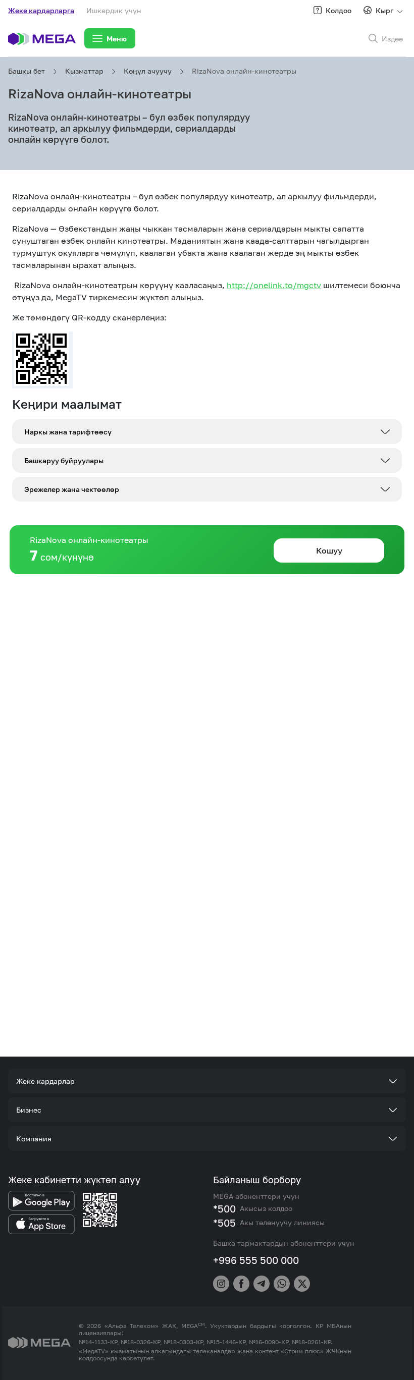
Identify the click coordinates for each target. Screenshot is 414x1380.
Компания (33, 1138)
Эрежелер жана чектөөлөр (71, 489)
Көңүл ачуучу (148, 71)
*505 (224, 1223)
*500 (224, 1208)
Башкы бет (26, 71)
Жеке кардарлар (45, 1081)
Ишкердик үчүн (113, 10)
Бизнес (28, 1110)
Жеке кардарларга (41, 10)
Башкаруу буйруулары (64, 460)
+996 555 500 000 (256, 1260)
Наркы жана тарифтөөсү (68, 431)
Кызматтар (84, 71)
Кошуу (329, 550)
